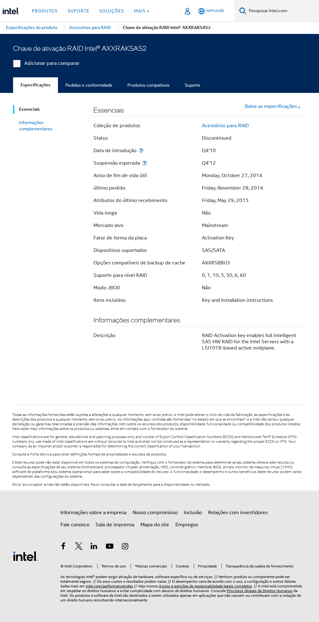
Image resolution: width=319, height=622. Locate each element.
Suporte (192, 85)
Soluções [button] (111, 11)
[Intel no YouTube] (109, 547)
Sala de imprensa (115, 525)
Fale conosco (74, 525)
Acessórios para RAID (225, 126)
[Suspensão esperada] (144, 163)
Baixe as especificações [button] (271, 106)
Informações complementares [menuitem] (35, 126)
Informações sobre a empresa (93, 512)
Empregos (186, 525)
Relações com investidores (238, 512)
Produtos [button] (45, 11)
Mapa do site (154, 525)
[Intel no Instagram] (125, 547)
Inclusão (193, 512)
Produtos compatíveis (148, 85)
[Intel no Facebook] (63, 547)
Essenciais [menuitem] (29, 109)
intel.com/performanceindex (109, 586)
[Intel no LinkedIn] (94, 547)
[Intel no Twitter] (79, 547)
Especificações (35, 85)
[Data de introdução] (141, 150)
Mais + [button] (142, 11)
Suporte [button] (78, 11)
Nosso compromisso (155, 512)
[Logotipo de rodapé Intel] (25, 556)
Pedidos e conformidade (88, 85)
